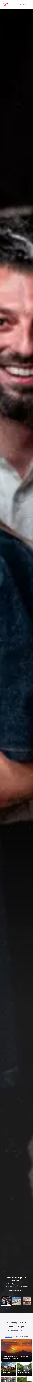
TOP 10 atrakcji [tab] (24, 1336)
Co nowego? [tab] (15, 1336)
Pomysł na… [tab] (9, 1336)
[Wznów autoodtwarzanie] (6, 1308)
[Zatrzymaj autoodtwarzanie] (3, 1308)
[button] (30, 1287)
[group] (6, 1301)
